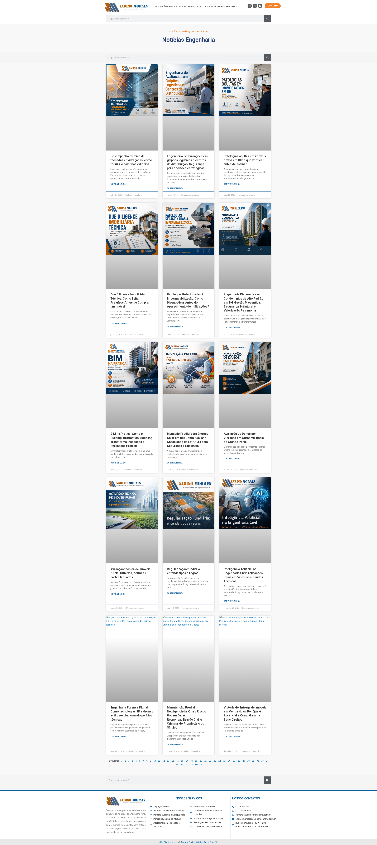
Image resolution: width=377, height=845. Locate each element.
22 (210, 760)
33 (262, 760)
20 (201, 760)
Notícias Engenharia (212, 6)
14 (173, 760)
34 (267, 760)
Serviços (193, 6)
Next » (198, 764)
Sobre (182, 6)
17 (187, 760)
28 (239, 760)
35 (177, 764)
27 (234, 760)
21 (205, 760)
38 (191, 764)
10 (155, 760)
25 (224, 760)
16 (182, 760)
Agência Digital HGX (190, 842)
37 (186, 764)
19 (196, 760)
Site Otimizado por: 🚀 (170, 842)
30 (248, 760)
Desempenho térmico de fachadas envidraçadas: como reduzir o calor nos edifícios (131, 160)
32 (258, 760)
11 (159, 760)
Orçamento (233, 6)
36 (182, 764)
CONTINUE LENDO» (118, 184)
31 (253, 760)
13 (168, 760)
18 (191, 760)
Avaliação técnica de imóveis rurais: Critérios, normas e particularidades (130, 573)
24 (219, 760)
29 (244, 760)
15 (178, 760)
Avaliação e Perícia (166, 6)
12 (164, 760)
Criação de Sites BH (208, 842)
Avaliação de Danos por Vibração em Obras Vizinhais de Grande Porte (244, 438)
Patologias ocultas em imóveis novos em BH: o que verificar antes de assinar (245, 160)
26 (229, 760)
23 (215, 760)
